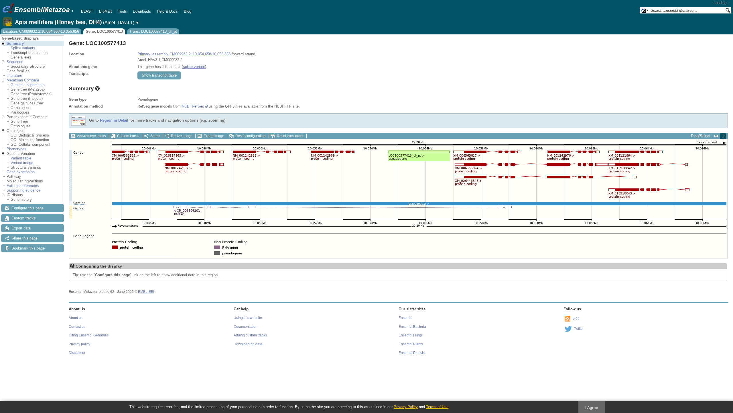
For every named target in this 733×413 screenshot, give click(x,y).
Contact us (77, 326)
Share (155, 136)
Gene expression (21, 172)
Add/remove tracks (91, 136)
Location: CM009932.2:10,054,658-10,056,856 (41, 31)
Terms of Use (437, 407)
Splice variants (23, 48)
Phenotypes (16, 149)
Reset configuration (250, 136)
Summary (15, 43)
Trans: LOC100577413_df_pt (153, 31)
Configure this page (27, 208)
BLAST (87, 11)
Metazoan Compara (23, 80)
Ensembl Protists (412, 352)
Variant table (21, 158)
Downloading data (248, 344)
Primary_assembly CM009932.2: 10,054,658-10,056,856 (183, 54)
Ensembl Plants (411, 344)
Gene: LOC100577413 (104, 31)
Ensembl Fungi (410, 335)
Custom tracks (23, 218)
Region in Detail (114, 120)
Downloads (142, 11)
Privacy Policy (406, 407)
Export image (214, 136)
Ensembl (405, 318)
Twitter (579, 328)
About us (75, 318)
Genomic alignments (28, 85)
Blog (187, 11)
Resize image (181, 136)
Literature (14, 75)
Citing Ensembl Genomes (89, 335)
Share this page (24, 238)
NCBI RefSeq (193, 106)
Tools (122, 11)
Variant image (22, 163)
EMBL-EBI (146, 291)
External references (23, 186)
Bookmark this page (28, 248)
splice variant (194, 67)
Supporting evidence (23, 190)
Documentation (245, 326)
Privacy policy (79, 344)
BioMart (105, 11)
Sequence (15, 62)
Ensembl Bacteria (412, 326)
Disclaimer (77, 352)
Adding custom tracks (250, 335)
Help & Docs (167, 11)
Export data (21, 228)
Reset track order (290, 136)
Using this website (248, 318)
